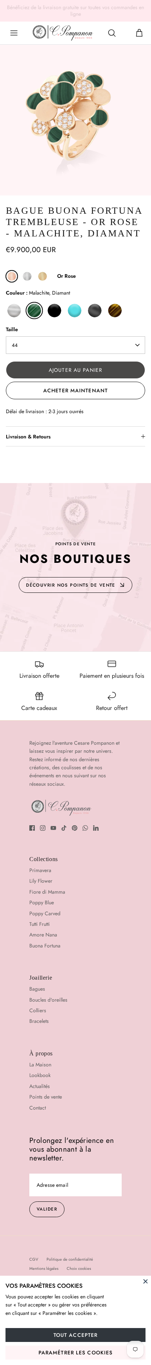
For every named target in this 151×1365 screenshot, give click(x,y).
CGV (33, 1259)
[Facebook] (32, 828)
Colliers (37, 1010)
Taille (12, 329)
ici (129, 10)
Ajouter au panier (75, 370)
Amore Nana (43, 934)
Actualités (39, 1086)
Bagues (37, 988)
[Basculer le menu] (14, 33)
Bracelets (39, 1021)
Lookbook (40, 1075)
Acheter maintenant (75, 390)
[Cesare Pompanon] (63, 33)
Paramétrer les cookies (75, 1352)
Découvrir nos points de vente (70, 585)
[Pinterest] (74, 828)
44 (15, 345)
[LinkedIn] (96, 828)
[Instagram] (42, 828)
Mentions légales (43, 1268)
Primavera (40, 870)
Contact (37, 1107)
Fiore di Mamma (47, 891)
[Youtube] (53, 828)
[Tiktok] (64, 828)
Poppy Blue (41, 902)
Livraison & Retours (28, 436)
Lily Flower (40, 881)
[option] (75, 120)
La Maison (40, 1064)
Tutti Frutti (39, 924)
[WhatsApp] (85, 828)
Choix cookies (79, 1268)
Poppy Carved (44, 913)
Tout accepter (76, 1335)
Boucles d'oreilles (48, 999)
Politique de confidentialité (70, 1259)
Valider (47, 1209)
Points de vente (45, 1096)
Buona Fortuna (44, 945)
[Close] (145, 1281)
